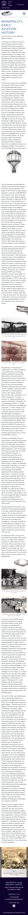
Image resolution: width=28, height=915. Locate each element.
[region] (14, 862)
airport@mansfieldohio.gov (15, 899)
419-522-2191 (15, 897)
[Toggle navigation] (24, 13)
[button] (14, 862)
